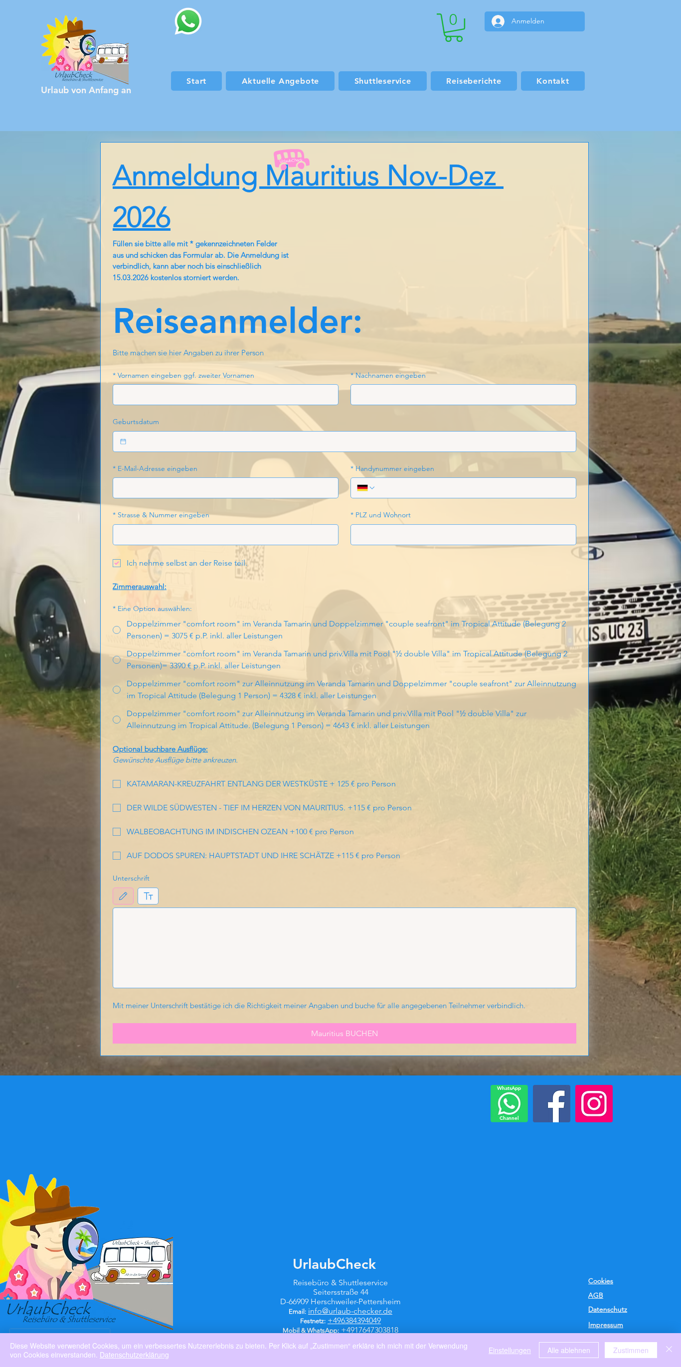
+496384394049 (354, 1320)
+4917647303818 (369, 1330)
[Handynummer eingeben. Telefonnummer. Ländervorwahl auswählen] (366, 488)
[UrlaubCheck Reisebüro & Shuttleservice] (551, 1103)
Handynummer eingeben (392, 468)
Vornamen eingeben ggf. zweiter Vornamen (183, 375)
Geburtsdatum (136, 421)
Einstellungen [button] (510, 1350)
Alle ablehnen (568, 1350)
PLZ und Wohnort (380, 514)
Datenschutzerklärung (134, 1355)
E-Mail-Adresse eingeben (155, 468)
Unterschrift (131, 878)
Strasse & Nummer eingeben (161, 514)
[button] (454, 27)
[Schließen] (669, 1350)
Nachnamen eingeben (388, 375)
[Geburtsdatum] (123, 442)
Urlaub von (65, 90)
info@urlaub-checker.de (350, 1311)
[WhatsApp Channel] (509, 1103)
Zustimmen (631, 1350)
